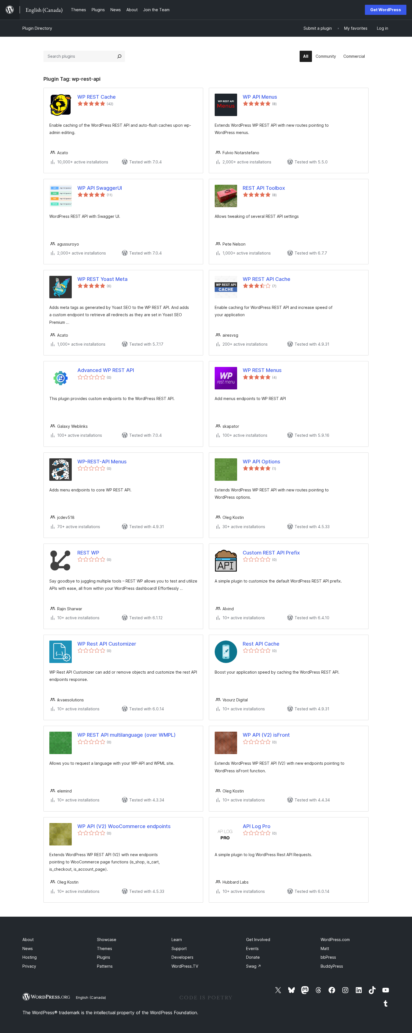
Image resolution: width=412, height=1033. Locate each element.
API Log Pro (256, 826)
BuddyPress (332, 966)
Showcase (106, 939)
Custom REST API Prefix (271, 553)
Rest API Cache (261, 644)
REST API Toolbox (264, 188)
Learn (177, 939)
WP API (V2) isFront (266, 735)
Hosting (29, 957)
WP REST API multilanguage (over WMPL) (126, 735)
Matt (325, 948)
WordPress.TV (185, 966)
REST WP (88, 553)
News (27, 948)
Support (179, 948)
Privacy (29, 966)
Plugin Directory (37, 28)
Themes (104, 948)
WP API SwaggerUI (99, 188)
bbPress (328, 957)
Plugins (103, 957)
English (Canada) (91, 997)
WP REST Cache (96, 97)
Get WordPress (385, 9)
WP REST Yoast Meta (102, 279)
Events (252, 948)
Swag (253, 966)
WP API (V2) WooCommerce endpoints (124, 826)
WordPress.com (335, 939)
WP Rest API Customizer (106, 644)
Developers (182, 957)
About (28, 939)
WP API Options (261, 461)
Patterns (105, 966)
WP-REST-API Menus (102, 461)
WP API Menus (260, 97)
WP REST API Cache (266, 279)
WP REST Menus (262, 370)
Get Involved (258, 939)
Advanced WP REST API (105, 370)
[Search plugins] (119, 56)
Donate (253, 957)
